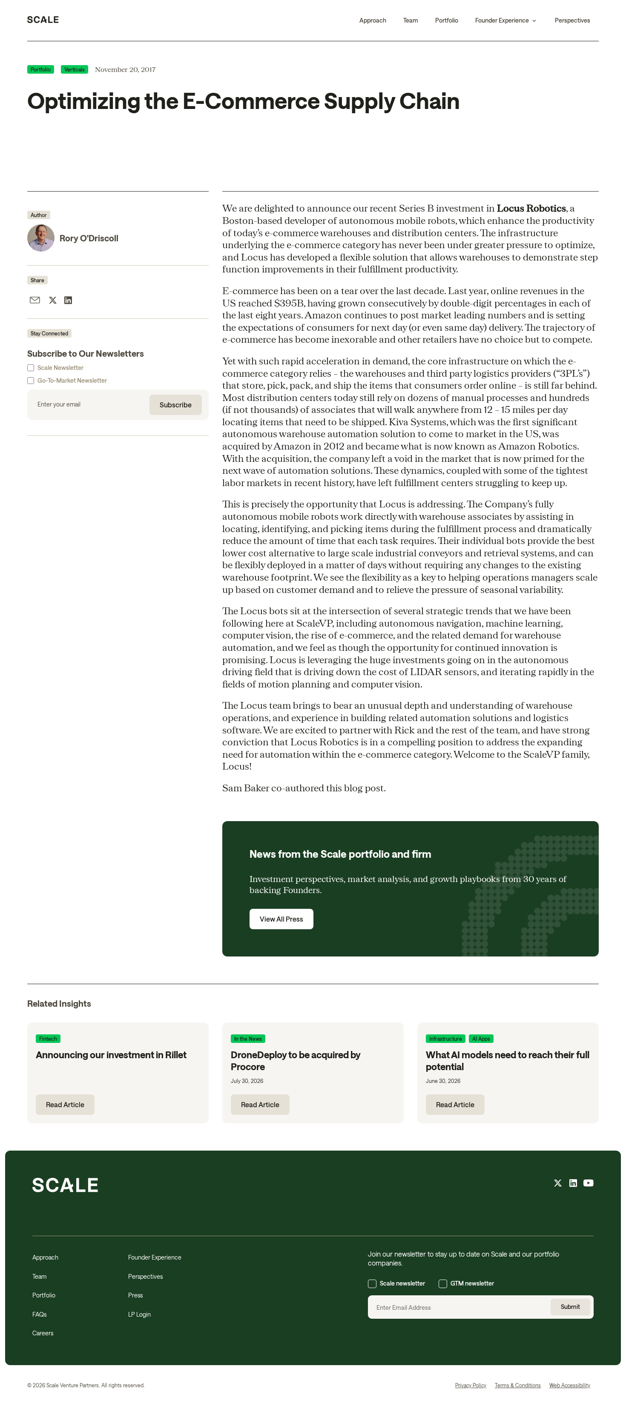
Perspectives (572, 20)
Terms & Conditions (518, 1385)
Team (410, 20)
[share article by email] (35, 301)
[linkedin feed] (573, 1184)
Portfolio (446, 20)
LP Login (139, 1314)
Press (135, 1295)
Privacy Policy (470, 1385)
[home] (43, 20)
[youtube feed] (588, 1184)
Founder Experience (154, 1257)
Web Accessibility (569, 1385)
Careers (42, 1333)
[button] (506, 20)
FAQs (39, 1314)
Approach (372, 20)
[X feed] (558, 1184)
